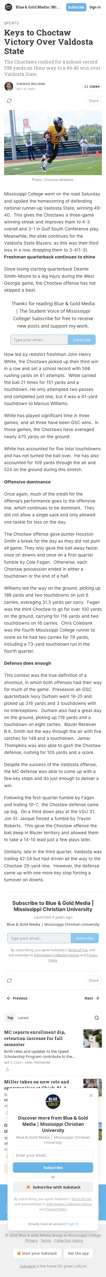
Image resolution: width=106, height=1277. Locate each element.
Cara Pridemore (38, 1062)
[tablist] (18, 1018)
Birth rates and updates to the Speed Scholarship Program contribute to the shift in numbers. (38, 1054)
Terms (46, 1240)
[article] (53, 1050)
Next (89, 998)
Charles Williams (30, 84)
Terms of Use (81, 1199)
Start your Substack (39, 1253)
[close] (91, 1095)
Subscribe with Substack (57, 1187)
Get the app (78, 1253)
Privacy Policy (56, 1209)
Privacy (31, 1240)
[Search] (97, 1018)
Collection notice (68, 1240)
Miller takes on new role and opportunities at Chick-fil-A (36, 1085)
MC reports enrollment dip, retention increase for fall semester (34, 1038)
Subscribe (76, 7)
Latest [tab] (23, 1017)
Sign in (95, 7)
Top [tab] (10, 1017)
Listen (95, 86)
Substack (27, 1266)
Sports (11, 23)
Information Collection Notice (69, 1204)
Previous (20, 998)
